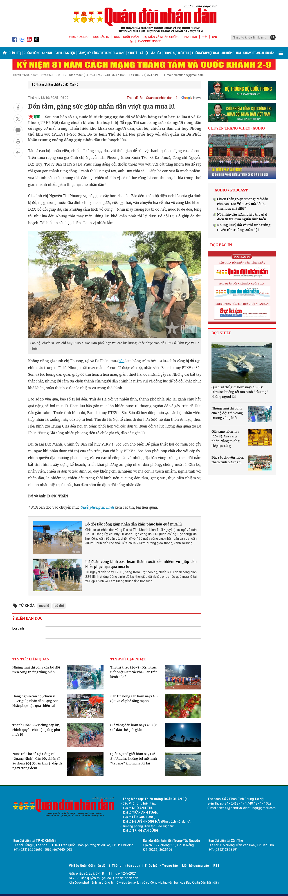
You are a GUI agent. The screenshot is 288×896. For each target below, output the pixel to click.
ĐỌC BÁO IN (101, 37)
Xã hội (144, 53)
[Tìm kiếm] (273, 37)
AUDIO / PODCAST (231, 190)
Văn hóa (156, 53)
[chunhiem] (242, 112)
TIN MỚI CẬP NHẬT (128, 659)
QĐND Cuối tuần (126, 37)
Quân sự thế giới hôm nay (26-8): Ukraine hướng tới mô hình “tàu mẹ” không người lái (133, 758)
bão (121, 361)
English (190, 37)
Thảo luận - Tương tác (161, 866)
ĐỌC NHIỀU (221, 333)
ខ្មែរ (131, 41)
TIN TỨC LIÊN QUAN (31, 659)
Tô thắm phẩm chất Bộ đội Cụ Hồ (55, 84)
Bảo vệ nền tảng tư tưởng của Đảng (101, 53)
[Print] (18, 141)
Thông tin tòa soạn (126, 866)
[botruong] (242, 90)
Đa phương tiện (64, 53)
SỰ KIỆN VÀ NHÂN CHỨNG (162, 37)
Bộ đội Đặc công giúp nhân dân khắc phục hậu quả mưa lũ (133, 524)
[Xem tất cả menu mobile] (281, 52)
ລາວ (214, 37)
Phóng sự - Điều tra (176, 53)
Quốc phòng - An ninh (38, 53)
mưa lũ (44, 606)
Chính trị (15, 53)
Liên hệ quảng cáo (195, 866)
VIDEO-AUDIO (78, 37)
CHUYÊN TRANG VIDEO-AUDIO (236, 128)
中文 (204, 37)
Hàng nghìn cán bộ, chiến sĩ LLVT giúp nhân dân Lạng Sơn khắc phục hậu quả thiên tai (35, 701)
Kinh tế (132, 53)
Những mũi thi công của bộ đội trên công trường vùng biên (227, 413)
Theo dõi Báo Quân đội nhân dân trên (153, 98)
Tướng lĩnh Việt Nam (205, 53)
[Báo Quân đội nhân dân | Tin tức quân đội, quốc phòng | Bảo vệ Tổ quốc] (144, 18)
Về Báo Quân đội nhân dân (88, 866)
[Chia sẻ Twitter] (18, 118)
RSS (216, 866)
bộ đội (59, 606)
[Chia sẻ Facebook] (18, 107)
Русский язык (149, 41)
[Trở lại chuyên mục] (18, 152)
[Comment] (18, 130)
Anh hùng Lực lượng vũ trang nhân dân (247, 53)
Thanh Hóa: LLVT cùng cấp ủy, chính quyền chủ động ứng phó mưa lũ (36, 730)
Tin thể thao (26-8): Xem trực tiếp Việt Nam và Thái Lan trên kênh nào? (134, 672)
